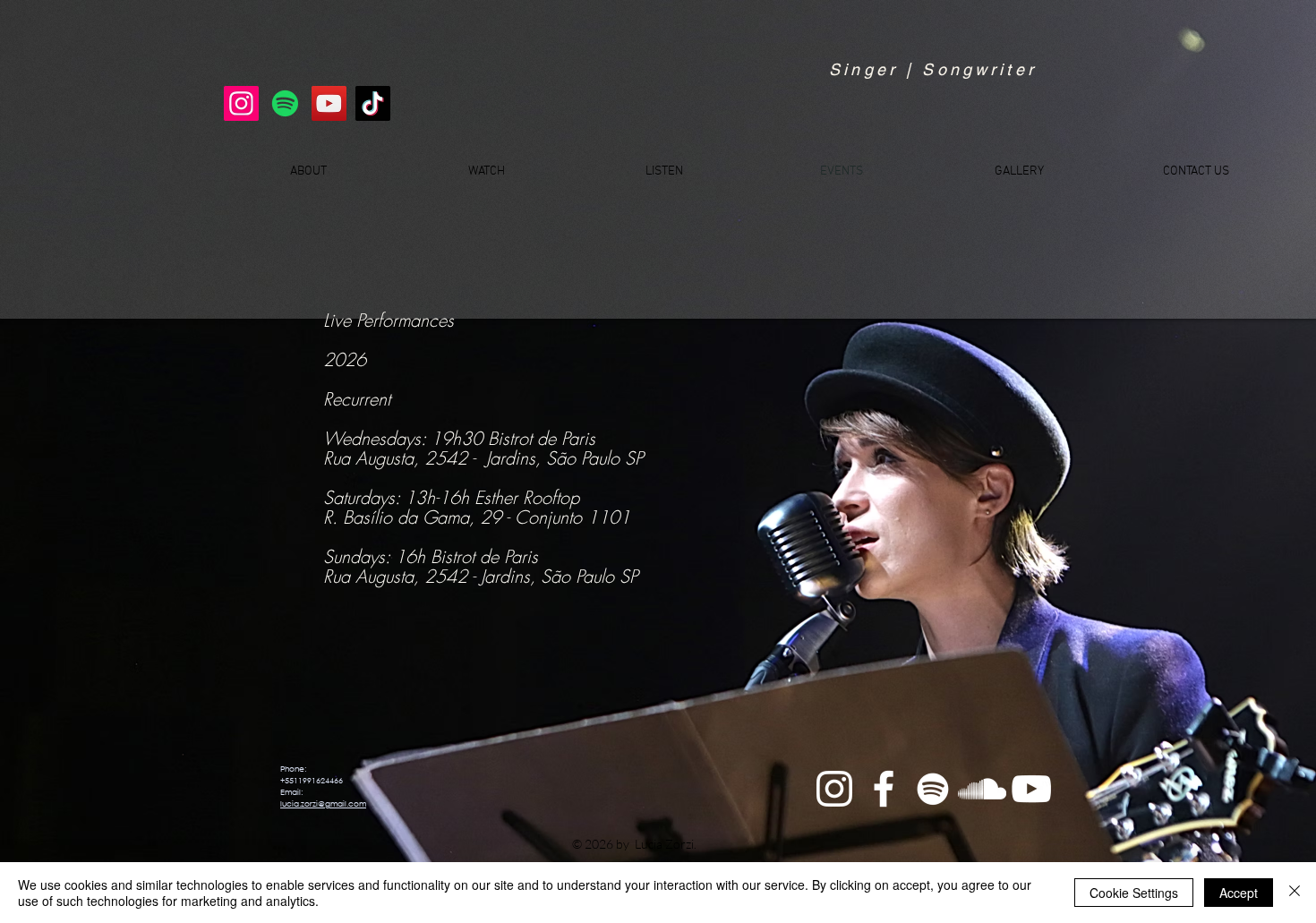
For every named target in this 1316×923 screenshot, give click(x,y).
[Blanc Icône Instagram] (834, 789)
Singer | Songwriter (933, 69)
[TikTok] (372, 103)
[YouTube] (329, 103)
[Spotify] (285, 103)
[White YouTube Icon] (1031, 789)
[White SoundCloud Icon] (982, 789)
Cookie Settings (1134, 893)
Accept (1238, 893)
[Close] (1294, 892)
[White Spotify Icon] (933, 789)
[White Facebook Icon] (883, 789)
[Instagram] (241, 103)
